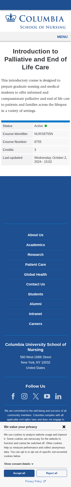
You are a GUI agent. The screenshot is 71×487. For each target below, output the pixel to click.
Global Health (35, 274)
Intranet (35, 314)
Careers (35, 324)
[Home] (35, 21)
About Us (35, 235)
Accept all (19, 473)
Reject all (51, 473)
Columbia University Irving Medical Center (35, 5)
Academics (35, 245)
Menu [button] (62, 37)
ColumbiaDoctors (35, 212)
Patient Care (35, 265)
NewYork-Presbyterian (35, 200)
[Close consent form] (64, 427)
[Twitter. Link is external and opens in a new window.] (36, 396)
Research (36, 255)
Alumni (36, 304)
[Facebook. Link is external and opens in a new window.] (13, 396)
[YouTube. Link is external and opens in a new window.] (47, 396)
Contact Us (35, 284)
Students (35, 294)
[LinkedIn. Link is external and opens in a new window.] (58, 396)
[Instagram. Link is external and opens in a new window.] (24, 396)
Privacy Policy (34, 481)
